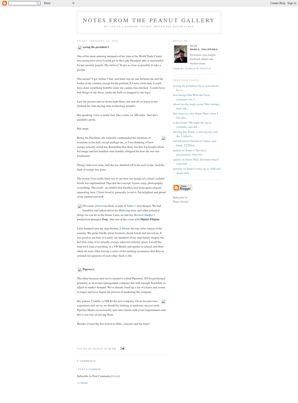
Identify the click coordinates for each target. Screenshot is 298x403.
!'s (132, 206)
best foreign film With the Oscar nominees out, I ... (191, 97)
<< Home (82, 383)
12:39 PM (110, 349)
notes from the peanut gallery (149, 20)
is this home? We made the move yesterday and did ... (192, 125)
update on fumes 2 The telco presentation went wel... (189, 152)
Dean (193, 46)
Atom (115, 376)
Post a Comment (89, 369)
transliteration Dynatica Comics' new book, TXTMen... (194, 143)
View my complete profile (192, 68)
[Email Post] (121, 348)
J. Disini (124, 228)
